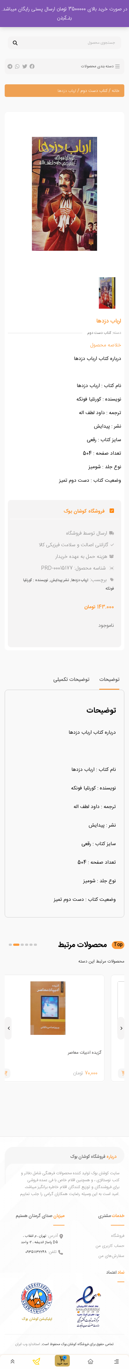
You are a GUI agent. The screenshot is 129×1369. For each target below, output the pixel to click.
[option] (107, 293)
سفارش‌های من (111, 1256)
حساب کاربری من (109, 1246)
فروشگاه (117, 1235)
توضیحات (109, 680)
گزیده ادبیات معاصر (101, 1053)
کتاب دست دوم (93, 91)
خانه (115, 91)
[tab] (109, 683)
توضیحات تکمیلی (71, 680)
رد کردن (64, 18)
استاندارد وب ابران (27, 1344)
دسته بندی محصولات (97, 66)
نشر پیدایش (59, 580)
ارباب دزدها (79, 580)
